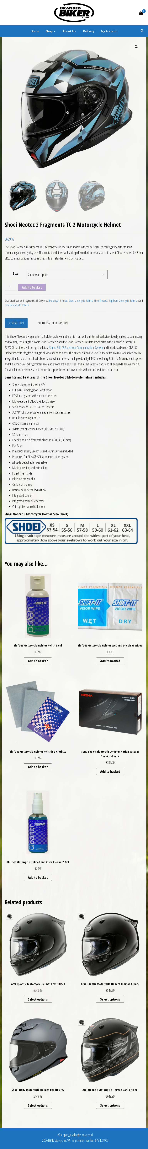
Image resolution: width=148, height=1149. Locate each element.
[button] (136, 46)
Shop (49, 31)
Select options (38, 999)
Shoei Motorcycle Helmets (81, 300)
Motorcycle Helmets (58, 300)
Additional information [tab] (53, 323)
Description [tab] (16, 323)
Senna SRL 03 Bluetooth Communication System (76, 347)
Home (35, 31)
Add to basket (32, 287)
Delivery (88, 31)
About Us (69, 31)
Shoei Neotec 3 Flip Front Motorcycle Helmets (115, 300)
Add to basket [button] (38, 661)
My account (109, 31)
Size (15, 273)
